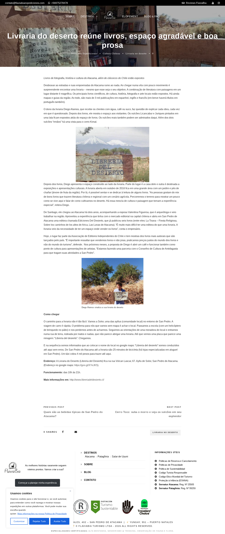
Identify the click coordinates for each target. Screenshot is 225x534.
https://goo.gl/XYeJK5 (86, 365)
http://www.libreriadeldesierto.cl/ (87, 379)
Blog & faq (151, 16)
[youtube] (213, 3)
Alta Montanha (97, 531)
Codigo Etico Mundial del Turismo (175, 476)
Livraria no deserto (136, 53)
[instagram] (219, 3)
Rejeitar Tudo (39, 521)
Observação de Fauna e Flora (155, 531)
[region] (39, 508)
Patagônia (103, 456)
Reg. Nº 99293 (177, 488)
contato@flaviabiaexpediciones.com (24, 3)
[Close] (70, 491)
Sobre (70, 16)
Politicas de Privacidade (171, 464)
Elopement (130, 16)
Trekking (130, 531)
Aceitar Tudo (60, 521)
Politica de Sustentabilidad (172, 468)
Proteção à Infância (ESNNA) (173, 480)
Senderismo (115, 531)
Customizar (19, 521)
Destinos (87, 16)
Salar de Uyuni (120, 456)
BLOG (87, 472)
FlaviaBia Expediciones (84, 53)
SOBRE (88, 464)
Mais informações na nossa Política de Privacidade (42, 513)
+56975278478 (59, 3)
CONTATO (90, 480)
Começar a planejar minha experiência (37, 482)
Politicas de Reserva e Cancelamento (178, 461)
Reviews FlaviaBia (196, 3)
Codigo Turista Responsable (173, 472)
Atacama (90, 456)
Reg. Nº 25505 (176, 484)
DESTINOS (90, 452)
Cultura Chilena (111, 53)
